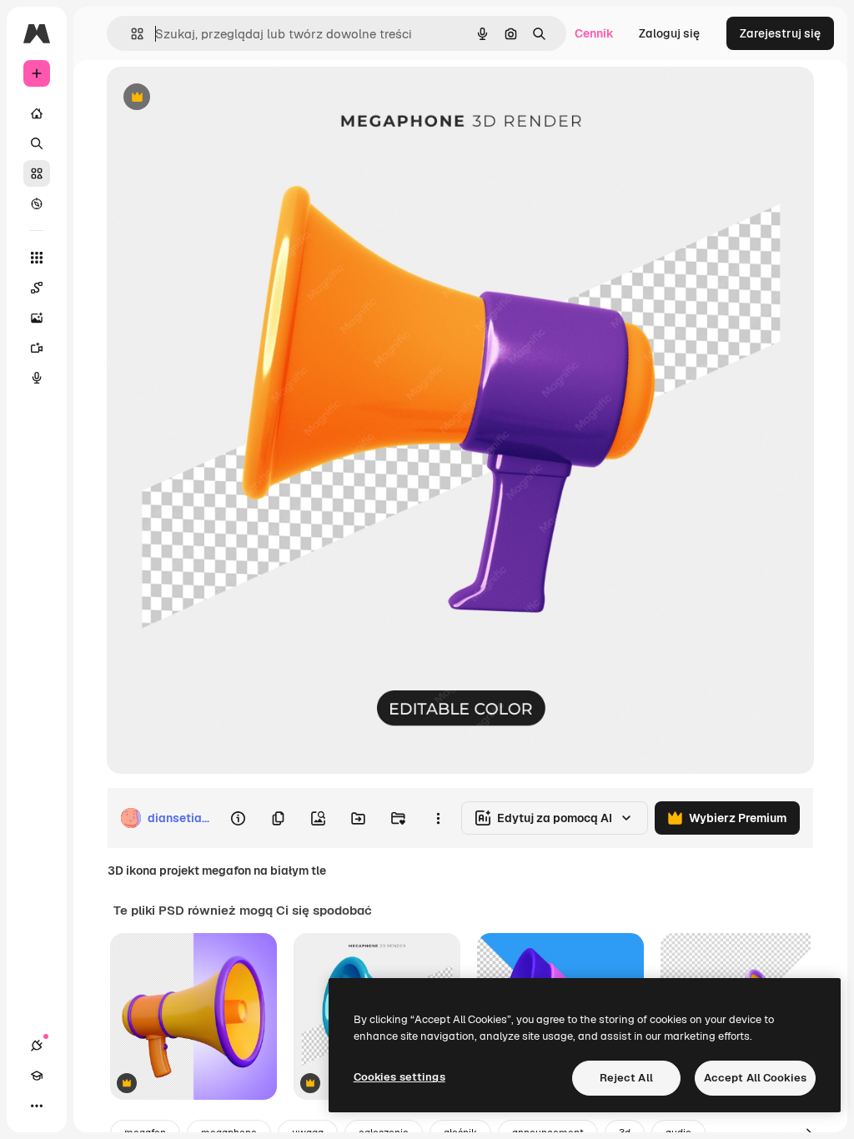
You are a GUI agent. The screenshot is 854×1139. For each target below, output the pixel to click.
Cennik (594, 33)
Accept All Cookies (755, 1078)
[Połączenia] (36, 1045)
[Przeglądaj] (36, 203)
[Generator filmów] (36, 347)
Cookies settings (399, 1077)
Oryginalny (222, 98)
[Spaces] (36, 287)
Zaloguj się (669, 33)
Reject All (626, 1078)
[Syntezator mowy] (36, 377)
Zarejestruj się (780, 33)
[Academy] (36, 1075)
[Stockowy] (36, 173)
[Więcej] (36, 1105)
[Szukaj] (36, 143)
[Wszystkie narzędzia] (36, 257)
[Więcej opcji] (438, 818)
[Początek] (36, 113)
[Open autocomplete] (130, 34)
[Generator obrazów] (36, 317)
